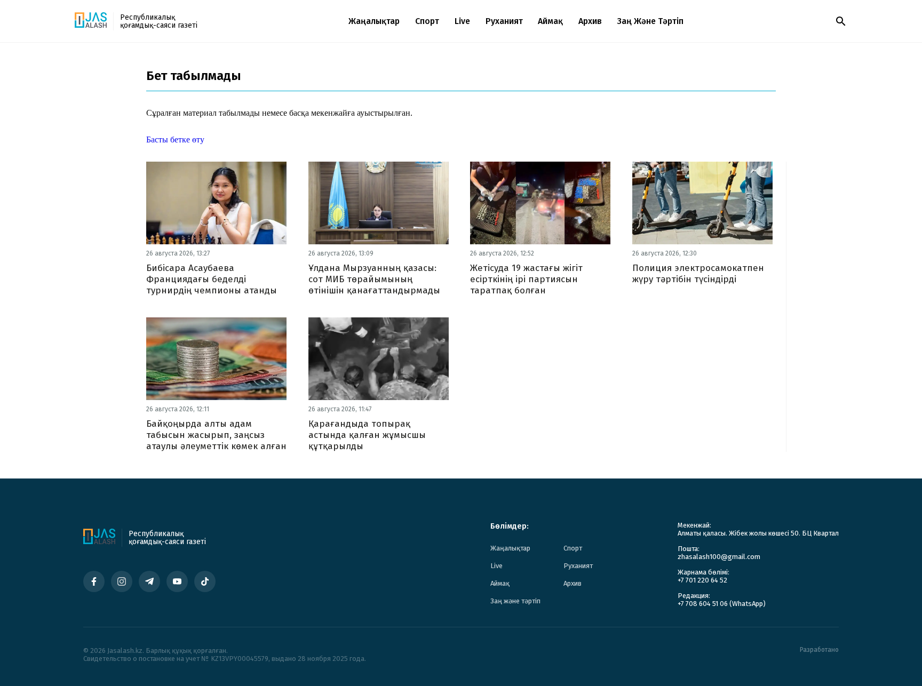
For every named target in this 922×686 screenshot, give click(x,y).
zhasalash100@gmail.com (719, 557)
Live (462, 21)
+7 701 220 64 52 (702, 580)
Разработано (819, 650)
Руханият (504, 21)
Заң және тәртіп (650, 21)
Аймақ (550, 21)
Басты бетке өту (175, 139)
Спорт (427, 21)
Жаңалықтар (374, 21)
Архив (590, 21)
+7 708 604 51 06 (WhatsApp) (722, 604)
